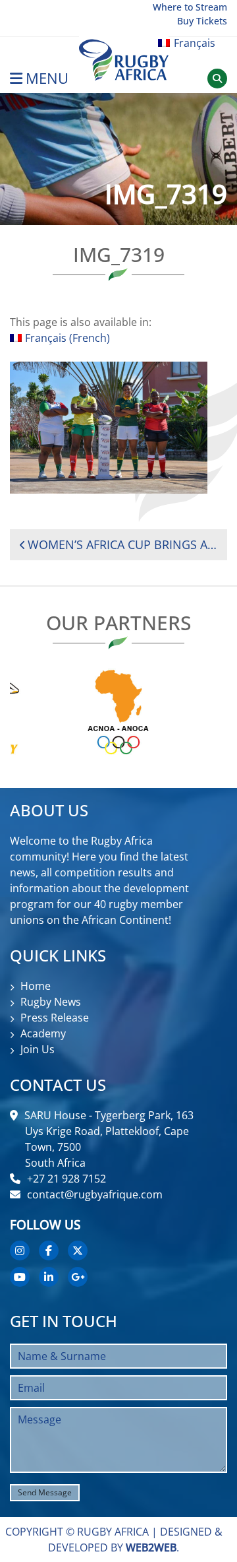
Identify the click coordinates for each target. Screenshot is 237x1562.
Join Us (37, 1049)
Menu (47, 78)
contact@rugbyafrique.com (95, 1194)
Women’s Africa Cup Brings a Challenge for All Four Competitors (122, 544)
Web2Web (151, 1547)
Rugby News (50, 1001)
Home (35, 986)
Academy (43, 1033)
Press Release (54, 1017)
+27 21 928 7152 (66, 1178)
